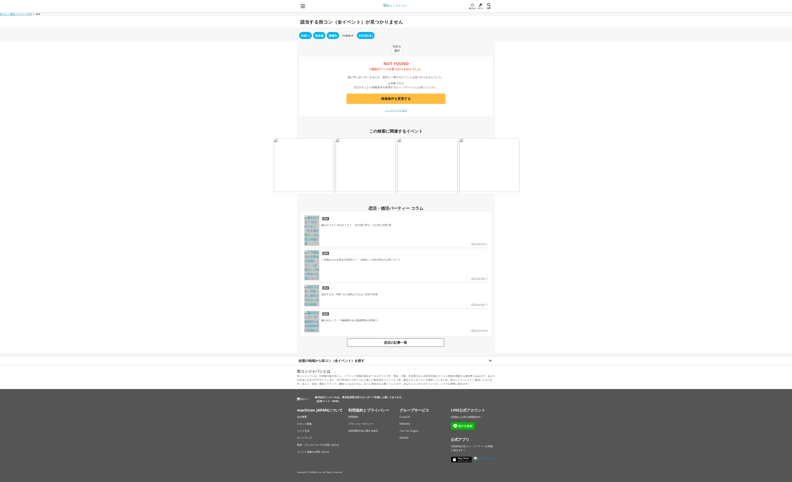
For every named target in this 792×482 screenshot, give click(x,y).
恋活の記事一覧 (395, 342)
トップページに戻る (396, 110)
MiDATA (404, 438)
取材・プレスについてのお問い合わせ (318, 445)
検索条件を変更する (396, 98)
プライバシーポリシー (360, 424)
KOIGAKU (405, 424)
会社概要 (302, 417)
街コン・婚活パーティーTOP (16, 14)
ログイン (480, 8)
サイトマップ (304, 438)
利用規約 (353, 417)
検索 (488, 8)
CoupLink (405, 417)
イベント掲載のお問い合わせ (313, 452)
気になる (472, 8)
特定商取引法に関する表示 (363, 431)
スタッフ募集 (304, 424)
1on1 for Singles (409, 431)
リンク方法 (303, 431)
